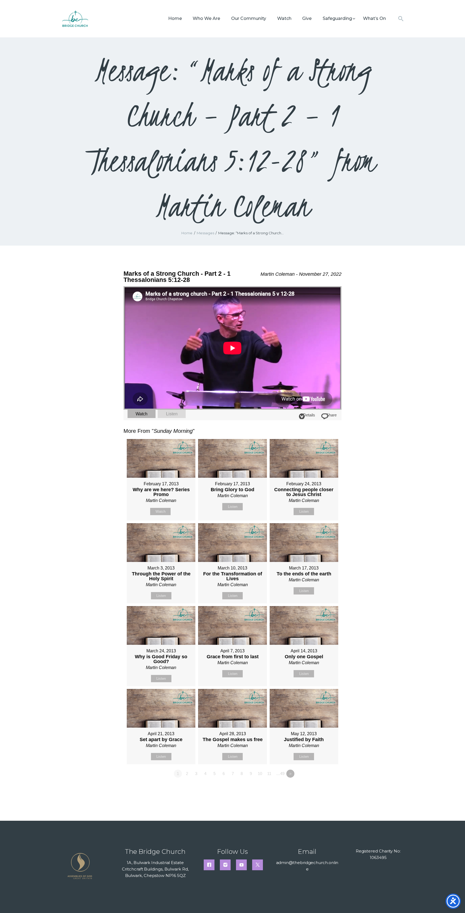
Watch (141, 414)
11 (269, 773)
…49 (280, 773)
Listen (172, 414)
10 (260, 773)
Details (309, 415)
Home (186, 233)
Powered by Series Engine (321, 788)
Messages (205, 233)
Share (331, 415)
